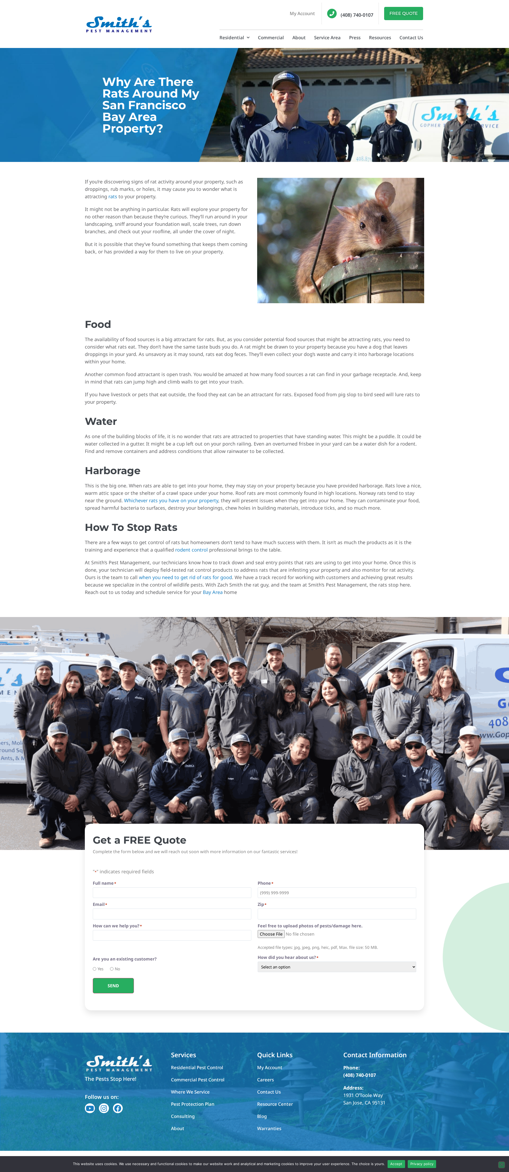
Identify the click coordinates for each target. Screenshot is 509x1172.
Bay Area (213, 592)
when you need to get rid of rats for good (185, 577)
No (115, 969)
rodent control (191, 550)
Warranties (269, 1128)
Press (355, 37)
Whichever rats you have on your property (171, 500)
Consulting (183, 1116)
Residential (232, 37)
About (299, 37)
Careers (265, 1080)
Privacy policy (422, 1164)
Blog (262, 1116)
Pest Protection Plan (192, 1104)
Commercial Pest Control (198, 1080)
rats (112, 196)
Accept (396, 1164)
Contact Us (411, 37)
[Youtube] (90, 1108)
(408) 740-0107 (357, 15)
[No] (501, 1164)
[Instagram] (104, 1108)
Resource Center (275, 1104)
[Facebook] (118, 1108)
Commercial (271, 37)
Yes (99, 969)
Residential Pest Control (197, 1067)
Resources (380, 37)
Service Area (327, 37)
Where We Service (190, 1092)
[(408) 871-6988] (332, 13)
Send (113, 986)
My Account (302, 13)
